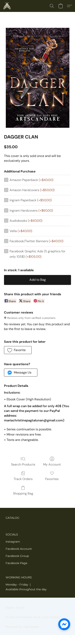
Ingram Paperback (31, 200)
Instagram (13, 541)
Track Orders (23, 479)
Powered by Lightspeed (22, 626)
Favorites (52, 479)
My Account (52, 464)
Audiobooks (26, 221)
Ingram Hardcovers (31, 210)
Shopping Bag (23, 493)
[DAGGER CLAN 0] (37, 78)
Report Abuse (15, 607)
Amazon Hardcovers (32, 190)
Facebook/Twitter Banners (36, 241)
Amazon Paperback (31, 180)
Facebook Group (17, 556)
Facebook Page (16, 563)
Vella (21, 231)
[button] (7, 6)
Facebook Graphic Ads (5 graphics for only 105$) (37, 253)
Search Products (23, 464)
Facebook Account (19, 549)
